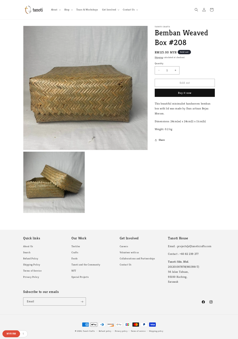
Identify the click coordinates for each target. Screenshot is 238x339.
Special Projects (80, 276)
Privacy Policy (31, 276)
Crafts (74, 252)
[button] (55, 9)
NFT (73, 270)
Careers (124, 246)
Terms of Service (32, 270)
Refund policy (105, 331)
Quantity (159, 63)
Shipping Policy (31, 264)
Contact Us (126, 264)
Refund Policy (30, 258)
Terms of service (138, 331)
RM (11, 333)
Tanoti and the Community (85, 264)
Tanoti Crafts (89, 331)
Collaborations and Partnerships (137, 258)
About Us (28, 246)
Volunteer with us (129, 252)
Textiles (75, 246)
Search (26, 252)
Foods (74, 258)
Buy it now (184, 92)
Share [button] (162, 139)
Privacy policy (121, 331)
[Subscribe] (82, 302)
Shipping (159, 57)
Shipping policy (156, 331)
